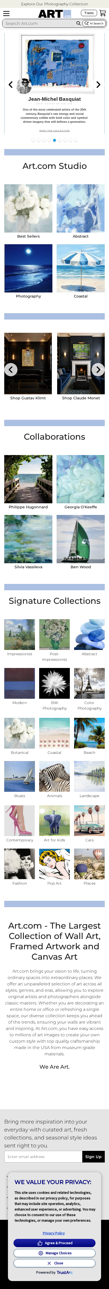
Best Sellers (28, 236)
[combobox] (38, 23)
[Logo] (54, 14)
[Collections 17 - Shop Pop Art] (54, 864)
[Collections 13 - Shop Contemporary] (19, 820)
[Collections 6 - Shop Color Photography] (89, 683)
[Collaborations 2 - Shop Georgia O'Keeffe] (81, 479)
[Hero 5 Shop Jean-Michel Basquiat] (54, 83)
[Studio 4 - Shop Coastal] (81, 268)
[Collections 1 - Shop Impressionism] (19, 634)
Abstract (81, 236)
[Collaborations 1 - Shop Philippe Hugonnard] (28, 479)
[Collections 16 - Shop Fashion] (19, 864)
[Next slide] (98, 84)
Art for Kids (54, 840)
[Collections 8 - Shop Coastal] (54, 733)
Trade (89, 13)
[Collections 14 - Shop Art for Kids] (54, 820)
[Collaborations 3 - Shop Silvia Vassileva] (28, 539)
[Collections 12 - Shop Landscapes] (89, 776)
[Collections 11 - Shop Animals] (54, 776)
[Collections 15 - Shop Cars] (89, 820)
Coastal (81, 296)
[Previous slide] (10, 84)
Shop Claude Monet (81, 398)
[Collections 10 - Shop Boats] (19, 776)
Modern (19, 702)
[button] (54, 4)
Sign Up (93, 1156)
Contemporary (19, 840)
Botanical (20, 752)
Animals (54, 795)
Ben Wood (81, 567)
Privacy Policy (54, 1233)
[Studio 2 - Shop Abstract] (81, 208)
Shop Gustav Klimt (28, 398)
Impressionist (19, 654)
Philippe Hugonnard (28, 507)
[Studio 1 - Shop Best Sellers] (28, 208)
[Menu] (6, 13)
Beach (89, 752)
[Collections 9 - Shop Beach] (89, 733)
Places (90, 883)
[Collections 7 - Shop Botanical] (19, 733)
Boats (19, 795)
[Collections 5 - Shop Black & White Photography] (54, 683)
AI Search (96, 23)
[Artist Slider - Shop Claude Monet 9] (81, 363)
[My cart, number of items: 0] (102, 13)
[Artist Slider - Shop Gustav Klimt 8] (28, 363)
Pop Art (54, 883)
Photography (28, 296)
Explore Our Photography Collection (54, 4)
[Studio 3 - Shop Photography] (28, 268)
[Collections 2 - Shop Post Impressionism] (54, 634)
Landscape (89, 795)
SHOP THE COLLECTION (54, 131)
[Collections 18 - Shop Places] (89, 864)
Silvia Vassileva (28, 567)
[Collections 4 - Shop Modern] (19, 683)
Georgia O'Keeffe (81, 507)
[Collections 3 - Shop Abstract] (89, 634)
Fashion (19, 883)
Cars (89, 840)
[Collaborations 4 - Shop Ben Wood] (81, 539)
